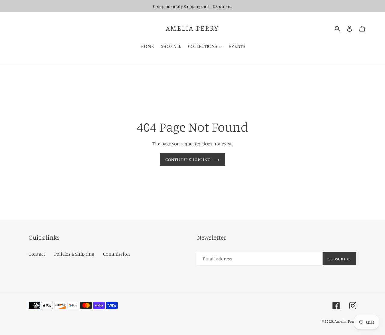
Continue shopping (188, 159)
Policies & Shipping (74, 254)
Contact (37, 254)
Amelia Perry (192, 28)
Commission (116, 254)
